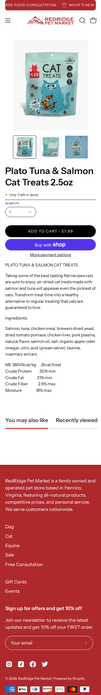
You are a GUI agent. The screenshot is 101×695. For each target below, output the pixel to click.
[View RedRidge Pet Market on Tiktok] (21, 664)
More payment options (50, 254)
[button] (81, 20)
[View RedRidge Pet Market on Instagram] (9, 664)
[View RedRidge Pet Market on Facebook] (33, 664)
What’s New (84, 5)
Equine (12, 545)
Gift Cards (15, 581)
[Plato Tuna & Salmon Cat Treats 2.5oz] (24, 147)
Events (12, 591)
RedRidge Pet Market (35, 678)
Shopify (78, 678)
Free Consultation (24, 564)
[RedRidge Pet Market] (51, 20)
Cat (9, 536)
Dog (9, 526)
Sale (9, 555)
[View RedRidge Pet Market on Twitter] (45, 664)
